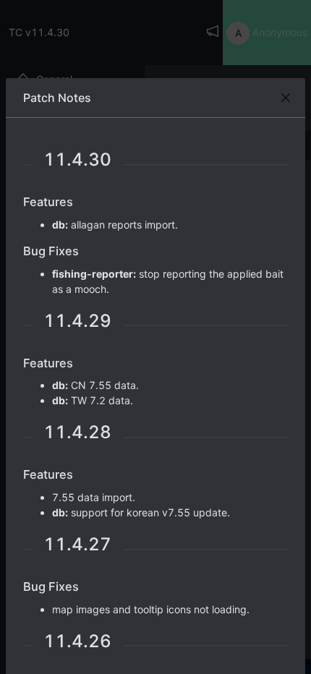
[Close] (285, 97)
